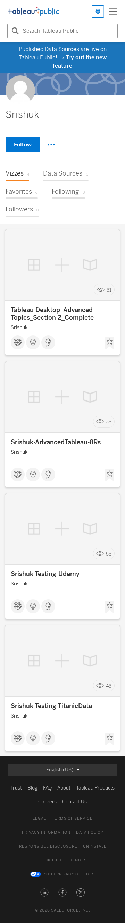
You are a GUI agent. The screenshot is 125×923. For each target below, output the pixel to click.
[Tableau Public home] (33, 11)
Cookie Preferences (63, 860)
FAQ (47, 788)
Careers (47, 802)
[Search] (14, 31)
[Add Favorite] (109, 343)
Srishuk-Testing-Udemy (45, 574)
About (63, 788)
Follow (23, 144)
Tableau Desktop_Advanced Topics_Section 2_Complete (52, 314)
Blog (32, 788)
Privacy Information (46, 832)
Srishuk (19, 328)
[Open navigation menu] (113, 11)
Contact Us (74, 802)
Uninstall (94, 846)
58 (108, 554)
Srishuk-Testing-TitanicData (51, 706)
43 (108, 686)
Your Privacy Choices (69, 874)
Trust (16, 788)
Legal (39, 818)
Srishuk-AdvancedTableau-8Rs (56, 442)
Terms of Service (72, 818)
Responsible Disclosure (48, 846)
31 (109, 290)
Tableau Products (95, 788)
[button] (44, 892)
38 (108, 422)
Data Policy (89, 832)
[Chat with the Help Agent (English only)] (98, 11)
